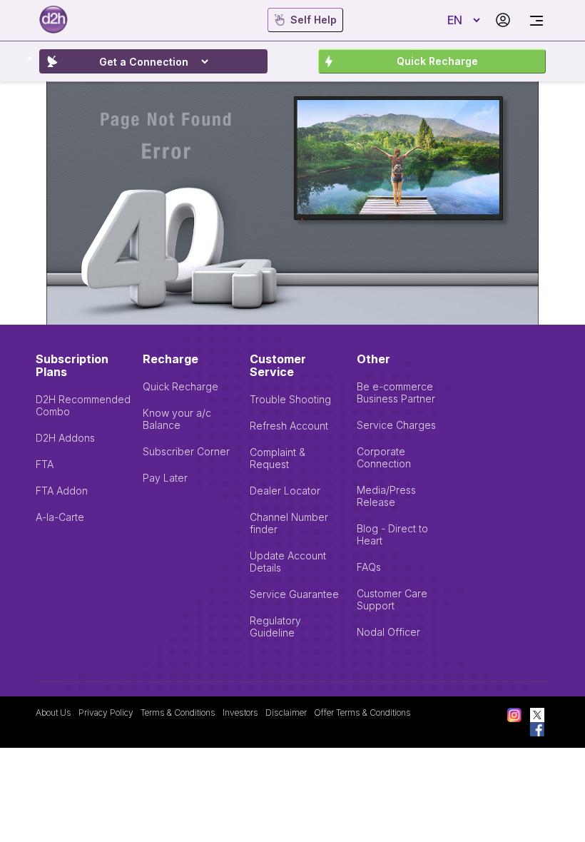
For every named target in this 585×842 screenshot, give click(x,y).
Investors (240, 713)
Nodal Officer (388, 632)
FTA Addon (62, 491)
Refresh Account (289, 426)
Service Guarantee (294, 594)
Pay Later (165, 478)
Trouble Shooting (290, 399)
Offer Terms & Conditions (362, 713)
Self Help (313, 20)
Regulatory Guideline (275, 626)
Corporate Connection (384, 457)
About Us (53, 713)
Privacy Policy (105, 713)
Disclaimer (286, 713)
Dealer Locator (285, 491)
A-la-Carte (60, 517)
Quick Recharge (437, 61)
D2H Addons (65, 438)
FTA (45, 464)
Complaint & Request (277, 458)
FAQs (369, 567)
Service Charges (396, 425)
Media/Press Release (386, 496)
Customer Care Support (392, 599)
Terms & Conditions (178, 713)
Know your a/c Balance (177, 419)
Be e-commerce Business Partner (396, 392)
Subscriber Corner (186, 451)
